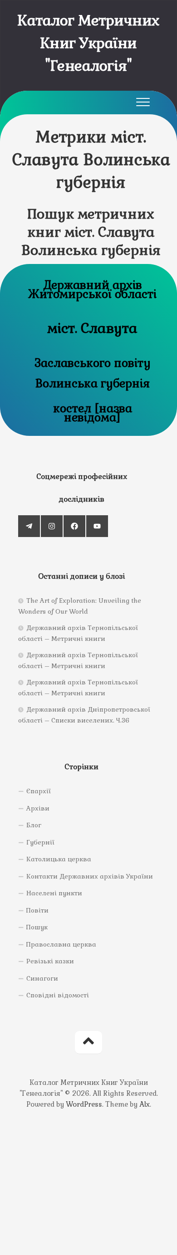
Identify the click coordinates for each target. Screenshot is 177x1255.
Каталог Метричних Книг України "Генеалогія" (88, 43)
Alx (144, 1104)
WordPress (84, 1104)
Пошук (37, 927)
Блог (33, 825)
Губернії (40, 842)
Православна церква (61, 944)
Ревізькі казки (50, 961)
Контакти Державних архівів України (89, 876)
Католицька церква (58, 859)
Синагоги (42, 978)
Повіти (37, 910)
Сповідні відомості (57, 995)
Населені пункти (54, 893)
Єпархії (38, 791)
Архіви (37, 808)
